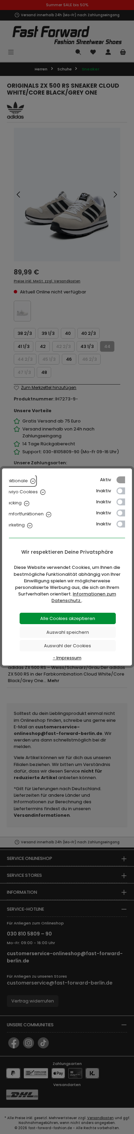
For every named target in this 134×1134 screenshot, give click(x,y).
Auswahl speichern (67, 632)
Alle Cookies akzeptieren (67, 618)
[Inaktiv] (124, 490)
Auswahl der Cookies (67, 646)
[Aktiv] (124, 479)
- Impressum (67, 658)
